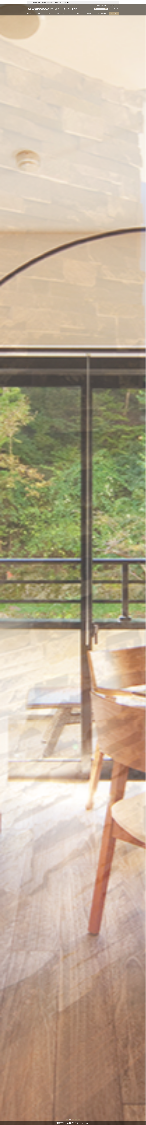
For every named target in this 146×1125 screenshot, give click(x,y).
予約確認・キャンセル (101, 5)
